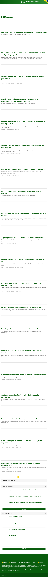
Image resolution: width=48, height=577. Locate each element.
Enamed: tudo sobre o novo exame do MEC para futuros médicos (21, 352)
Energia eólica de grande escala (17, 529)
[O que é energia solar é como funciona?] (5, 524)
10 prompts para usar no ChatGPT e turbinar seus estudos (22, 237)
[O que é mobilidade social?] (5, 518)
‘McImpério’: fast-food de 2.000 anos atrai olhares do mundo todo (25, 496)
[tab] (24, 480)
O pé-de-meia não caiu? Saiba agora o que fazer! (19, 419)
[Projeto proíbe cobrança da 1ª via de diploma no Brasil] (24, 321)
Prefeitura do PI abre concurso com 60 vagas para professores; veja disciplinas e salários (19, 100)
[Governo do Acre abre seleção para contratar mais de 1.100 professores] (24, 69)
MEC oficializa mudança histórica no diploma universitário (23, 169)
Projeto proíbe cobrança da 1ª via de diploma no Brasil (21, 329)
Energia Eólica (12, 535)
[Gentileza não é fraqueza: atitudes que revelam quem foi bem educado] (24, 138)
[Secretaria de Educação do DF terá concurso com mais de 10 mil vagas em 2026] (24, 114)
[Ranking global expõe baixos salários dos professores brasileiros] (24, 184)
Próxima (28, 477)
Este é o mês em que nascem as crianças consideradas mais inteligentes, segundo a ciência (23, 54)
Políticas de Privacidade (24, 562)
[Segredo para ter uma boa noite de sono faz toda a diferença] (5, 491)
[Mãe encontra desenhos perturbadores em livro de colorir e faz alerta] (24, 206)
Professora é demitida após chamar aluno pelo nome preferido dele (20, 464)
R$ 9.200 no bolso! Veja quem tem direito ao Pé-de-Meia (21, 307)
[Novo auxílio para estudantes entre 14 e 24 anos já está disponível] (24, 433)
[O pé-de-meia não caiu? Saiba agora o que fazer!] (24, 411)
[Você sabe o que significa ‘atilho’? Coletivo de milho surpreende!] (24, 387)
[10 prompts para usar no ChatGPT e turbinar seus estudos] (24, 230)
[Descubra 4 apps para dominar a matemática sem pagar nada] (24, 25)
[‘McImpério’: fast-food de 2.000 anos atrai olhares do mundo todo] (5, 498)
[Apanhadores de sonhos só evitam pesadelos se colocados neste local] (5, 504)
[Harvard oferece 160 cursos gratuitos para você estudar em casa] (24, 252)
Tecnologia (32, 1)
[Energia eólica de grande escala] (5, 531)
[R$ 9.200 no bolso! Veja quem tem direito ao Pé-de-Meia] (24, 299)
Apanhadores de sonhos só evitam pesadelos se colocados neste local (26, 502)
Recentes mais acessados (9, 480)
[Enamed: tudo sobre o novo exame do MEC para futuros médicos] (24, 343)
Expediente (13, 562)
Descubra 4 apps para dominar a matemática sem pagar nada (24, 32)
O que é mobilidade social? (15, 516)
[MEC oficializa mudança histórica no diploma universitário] (24, 162)
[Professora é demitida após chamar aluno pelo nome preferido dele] (24, 456)
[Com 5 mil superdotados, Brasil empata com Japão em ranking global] (24, 276)
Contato (41, 562)
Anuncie (34, 562)
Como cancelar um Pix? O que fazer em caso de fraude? (23, 542)
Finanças (27, 1)
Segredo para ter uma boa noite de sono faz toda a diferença (24, 490)
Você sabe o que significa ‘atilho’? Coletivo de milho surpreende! (20, 396)
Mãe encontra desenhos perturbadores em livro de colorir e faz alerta (23, 215)
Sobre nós (5, 562)
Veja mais (24, 509)
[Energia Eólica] (5, 537)
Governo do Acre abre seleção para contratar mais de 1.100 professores (23, 78)
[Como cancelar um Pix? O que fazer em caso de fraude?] (5, 543)
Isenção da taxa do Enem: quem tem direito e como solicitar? (23, 375)
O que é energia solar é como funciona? (19, 523)
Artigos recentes (7, 513)
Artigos (37, 1)
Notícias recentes (7, 486)
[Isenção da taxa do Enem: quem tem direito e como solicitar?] (24, 367)
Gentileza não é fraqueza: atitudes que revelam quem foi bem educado (22, 146)
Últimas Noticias (23, 2)
